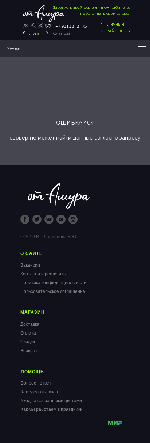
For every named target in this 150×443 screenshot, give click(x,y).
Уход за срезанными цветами (51, 400)
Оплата (28, 333)
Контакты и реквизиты (43, 273)
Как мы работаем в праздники (52, 409)
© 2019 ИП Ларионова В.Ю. (48, 236)
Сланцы (61, 33)
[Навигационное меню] (142, 48)
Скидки (27, 341)
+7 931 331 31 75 (71, 26)
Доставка (29, 324)
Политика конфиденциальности (53, 282)
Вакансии (30, 265)
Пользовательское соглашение (52, 291)
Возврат (29, 350)
